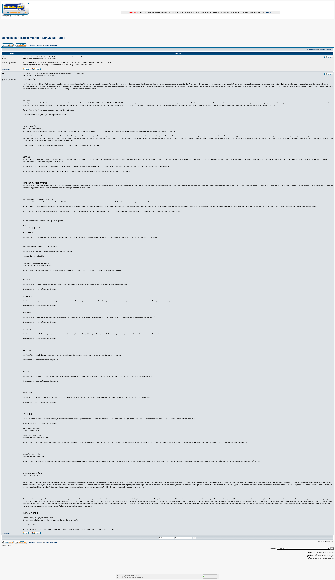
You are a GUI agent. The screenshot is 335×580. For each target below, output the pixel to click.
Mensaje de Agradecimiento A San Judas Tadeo (33, 37)
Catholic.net (123, 577)
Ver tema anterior (312, 49)
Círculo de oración (50, 45)
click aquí (268, 12)
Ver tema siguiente (326, 49)
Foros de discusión (35, 45)
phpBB (125, 576)
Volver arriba (6, 69)
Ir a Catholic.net (9, 17)
